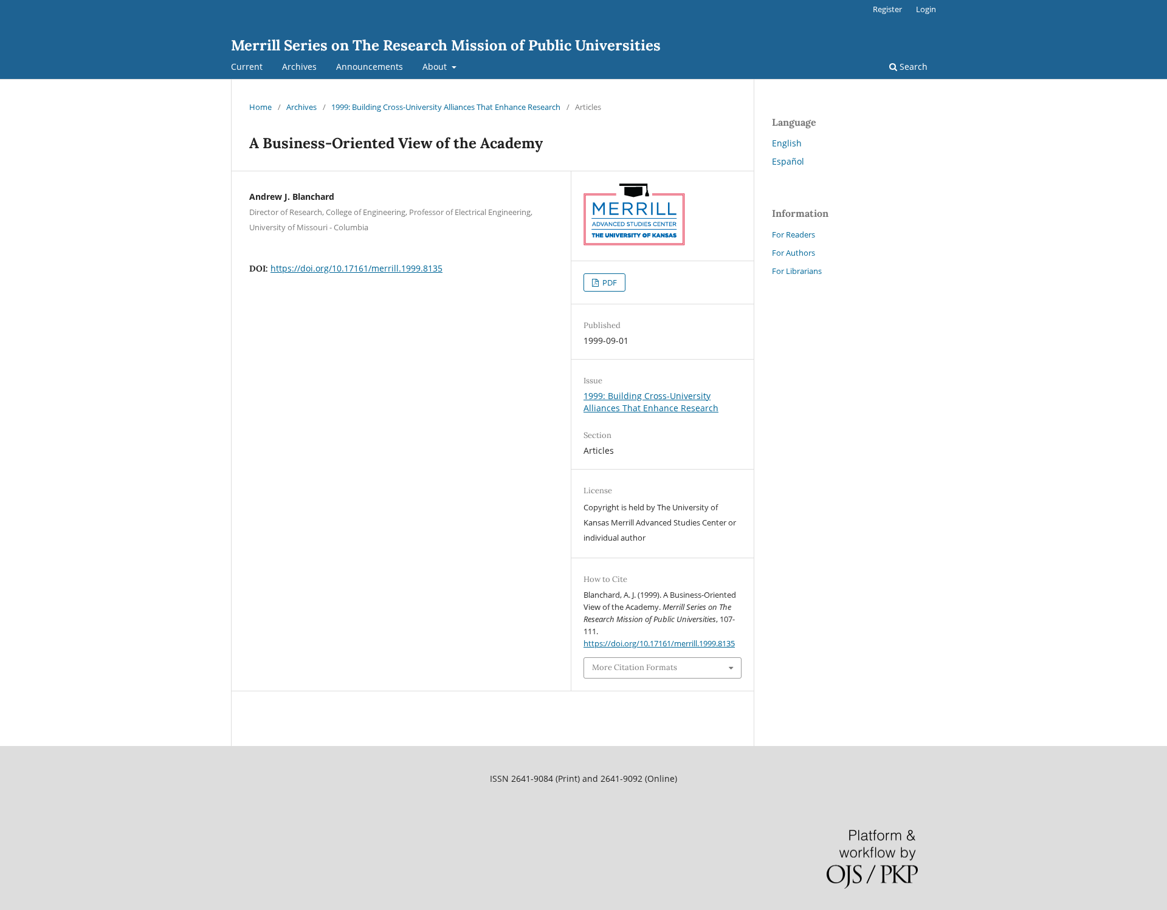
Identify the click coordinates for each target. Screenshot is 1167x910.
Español (788, 161)
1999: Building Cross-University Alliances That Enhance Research (445, 106)
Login (926, 9)
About (435, 66)
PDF (609, 282)
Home (260, 106)
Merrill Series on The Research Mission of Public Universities (446, 45)
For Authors (793, 252)
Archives (299, 66)
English (787, 143)
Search (912, 66)
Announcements (369, 66)
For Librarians (797, 270)
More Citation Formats (634, 667)
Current (247, 66)
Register (887, 9)
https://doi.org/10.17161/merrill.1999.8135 (356, 268)
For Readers (793, 234)
